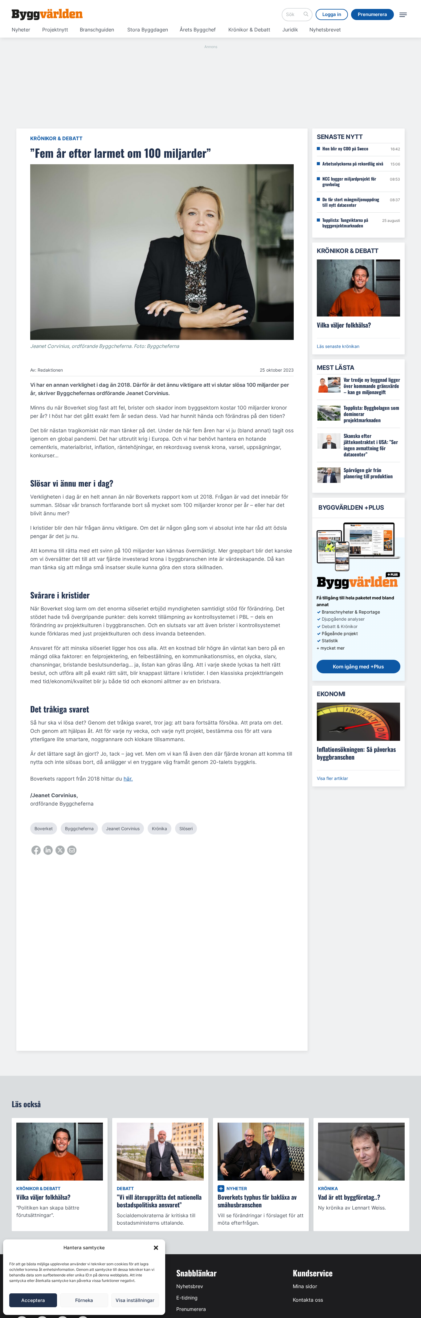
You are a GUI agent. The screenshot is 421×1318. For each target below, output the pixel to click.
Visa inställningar (135, 1300)
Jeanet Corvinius (123, 828)
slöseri (186, 828)
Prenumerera (191, 1309)
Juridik (290, 30)
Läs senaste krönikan (338, 346)
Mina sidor (305, 1286)
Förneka (84, 1300)
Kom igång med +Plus (358, 666)
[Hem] (47, 14)
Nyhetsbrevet (325, 30)
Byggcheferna (79, 828)
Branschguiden (97, 30)
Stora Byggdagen (147, 30)
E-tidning (187, 1298)
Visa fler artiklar (332, 778)
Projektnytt (55, 30)
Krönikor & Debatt (249, 30)
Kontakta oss (308, 1300)
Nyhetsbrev (189, 1286)
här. (128, 779)
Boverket (44, 828)
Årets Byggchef (198, 30)
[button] (156, 1248)
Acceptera (33, 1300)
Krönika (159, 828)
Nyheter (21, 30)
